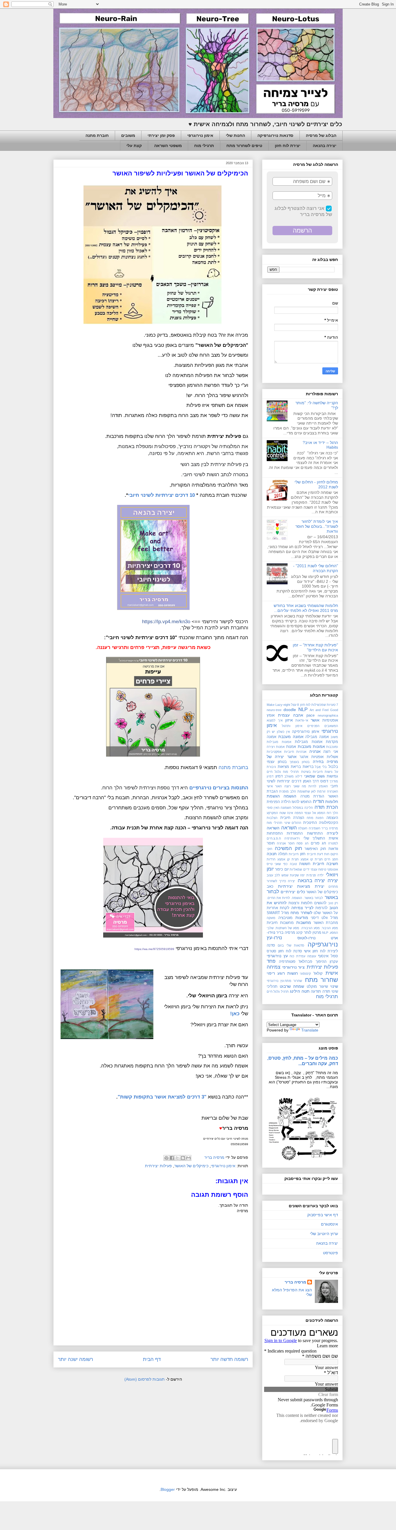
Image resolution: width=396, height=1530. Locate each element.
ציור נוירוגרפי (293, 967)
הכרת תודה (326, 807)
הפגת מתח (315, 818)
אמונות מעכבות (311, 746)
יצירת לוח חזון (287, 145)
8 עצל (295, 704)
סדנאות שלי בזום (291, 945)
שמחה (298, 986)
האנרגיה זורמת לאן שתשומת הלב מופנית (308, 791)
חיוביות (294, 854)
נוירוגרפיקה (323, 944)
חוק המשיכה (288, 848)
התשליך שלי (314, 838)
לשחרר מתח (301, 912)
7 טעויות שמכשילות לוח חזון (319, 704)
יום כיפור (281, 869)
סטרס (271, 951)
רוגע (281, 973)
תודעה (316, 991)
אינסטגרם (329, 1224)
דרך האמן (311, 781)
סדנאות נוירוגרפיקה (275, 135)
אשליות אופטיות (324, 757)
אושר (315, 720)
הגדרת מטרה (312, 796)
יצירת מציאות (310, 886)
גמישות (332, 776)
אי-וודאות (301, 720)
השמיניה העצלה (309, 828)
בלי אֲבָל (321, 766)
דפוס (324, 781)
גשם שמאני (314, 776)
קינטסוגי (305, 973)
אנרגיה (315, 751)
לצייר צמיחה (302, 907)
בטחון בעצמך (300, 762)
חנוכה (272, 853)
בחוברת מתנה (233, 767)
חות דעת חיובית (318, 854)
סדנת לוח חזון (290, 951)
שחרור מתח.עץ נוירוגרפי (284, 980)
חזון (303, 854)
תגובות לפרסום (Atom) (144, 1379)
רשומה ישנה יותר (75, 1359)
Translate (309, 1030)
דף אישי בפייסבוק (322, 1214)
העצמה (332, 818)
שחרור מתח (321, 979)
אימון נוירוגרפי (200, 135)
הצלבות (272, 818)
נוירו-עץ (274, 937)
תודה (326, 991)
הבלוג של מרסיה (321, 135)
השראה (289, 828)
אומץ (271, 715)
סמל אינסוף (328, 956)
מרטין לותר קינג (308, 933)
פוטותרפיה (287, 962)
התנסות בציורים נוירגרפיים (218, 788)
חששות (304, 864)
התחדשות (315, 833)
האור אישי (274, 786)
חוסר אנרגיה (286, 843)
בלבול (333, 767)
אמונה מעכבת (291, 736)
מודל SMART (278, 913)
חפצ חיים (331, 859)
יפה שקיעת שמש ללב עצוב (286, 875)
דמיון (279, 776)
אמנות (291, 747)
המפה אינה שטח (291, 813)
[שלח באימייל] (188, 1158)
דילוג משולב (293, 776)
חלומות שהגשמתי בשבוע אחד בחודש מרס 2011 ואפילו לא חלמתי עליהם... (306, 608)
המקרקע (272, 813)
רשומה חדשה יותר (229, 1359)
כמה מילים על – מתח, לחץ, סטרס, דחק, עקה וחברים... (302, 1060)
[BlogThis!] (183, 1158)
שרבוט (285, 986)
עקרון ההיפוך (327, 962)
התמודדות (295, 833)
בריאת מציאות (289, 767)
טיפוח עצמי (318, 869)
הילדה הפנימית (278, 802)
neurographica (328, 715)
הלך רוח (332, 813)
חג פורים (318, 843)
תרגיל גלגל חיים (278, 991)
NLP (303, 709)
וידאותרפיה (292, 838)
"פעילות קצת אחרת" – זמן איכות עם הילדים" (315, 647)
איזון (289, 720)
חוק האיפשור (315, 849)
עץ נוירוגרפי (277, 955)
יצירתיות (285, 886)
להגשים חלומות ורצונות (307, 903)
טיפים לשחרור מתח (244, 145)
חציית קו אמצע (312, 859)
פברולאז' (305, 962)
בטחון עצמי (277, 762)
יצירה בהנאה (324, 145)
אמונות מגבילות (308, 742)
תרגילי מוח (204, 145)
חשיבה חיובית (325, 863)
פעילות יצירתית (158, 1165)
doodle (290, 709)
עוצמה (311, 956)
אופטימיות (330, 720)
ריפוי (271, 973)
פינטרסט (330, 1252)
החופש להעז (301, 802)
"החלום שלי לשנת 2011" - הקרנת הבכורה (315, 568)
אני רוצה (330, 752)
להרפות (321, 908)
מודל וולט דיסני (324, 918)
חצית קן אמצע (288, 859)
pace (310, 715)
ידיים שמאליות (299, 869)
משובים (128, 135)
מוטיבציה (285, 918)
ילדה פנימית (315, 875)
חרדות (271, 859)
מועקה (271, 918)
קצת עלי (134, 145)
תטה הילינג (299, 991)
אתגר (303, 757)
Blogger (168, 1489)
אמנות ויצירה (276, 746)
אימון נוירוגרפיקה (305, 732)
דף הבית (152, 1359)
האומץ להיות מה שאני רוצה (306, 786)
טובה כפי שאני (286, 864)
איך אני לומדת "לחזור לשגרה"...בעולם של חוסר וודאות (316, 526)
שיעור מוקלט (317, 987)
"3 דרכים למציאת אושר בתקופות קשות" (162, 1097)
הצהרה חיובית (292, 818)
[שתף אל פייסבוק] (172, 1158)
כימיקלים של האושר (191, 1165)
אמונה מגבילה (317, 737)
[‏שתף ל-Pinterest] (166, 1158)
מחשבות (303, 922)
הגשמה (290, 796)
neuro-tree (274, 710)
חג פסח (302, 843)
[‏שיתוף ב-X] (177, 1158)
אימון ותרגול (292, 726)
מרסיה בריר (285, 933)
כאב (270, 886)
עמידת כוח (297, 956)
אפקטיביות (274, 751)
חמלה (283, 854)
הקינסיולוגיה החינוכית (320, 823)
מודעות (301, 917)
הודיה (318, 801)
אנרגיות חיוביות (295, 751)
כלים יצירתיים (293, 891)
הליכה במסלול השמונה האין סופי (290, 807)
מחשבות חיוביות (280, 923)
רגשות (292, 973)
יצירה (333, 880)
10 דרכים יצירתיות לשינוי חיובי (161, 495)
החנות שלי (235, 135)
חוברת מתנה (97, 135)
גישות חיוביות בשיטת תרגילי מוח (308, 771)
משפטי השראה (168, 145)
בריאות (308, 767)
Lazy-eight (282, 704)
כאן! (234, 1013)
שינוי (334, 986)
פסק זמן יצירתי (161, 135)
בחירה (318, 761)
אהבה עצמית (290, 715)
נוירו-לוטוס (306, 938)
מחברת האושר (325, 923)
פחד (271, 961)
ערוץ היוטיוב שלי (324, 1233)
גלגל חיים (274, 771)
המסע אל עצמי (314, 813)
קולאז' (318, 973)
